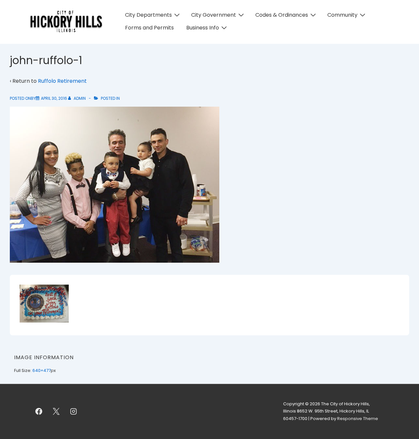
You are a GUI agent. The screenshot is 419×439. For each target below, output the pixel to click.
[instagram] (73, 411)
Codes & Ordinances (281, 15)
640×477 (41, 370)
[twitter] (56, 411)
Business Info (202, 27)
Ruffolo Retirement (62, 81)
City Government (213, 15)
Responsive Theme (357, 418)
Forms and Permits (149, 27)
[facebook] (39, 411)
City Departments (148, 15)
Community (342, 15)
